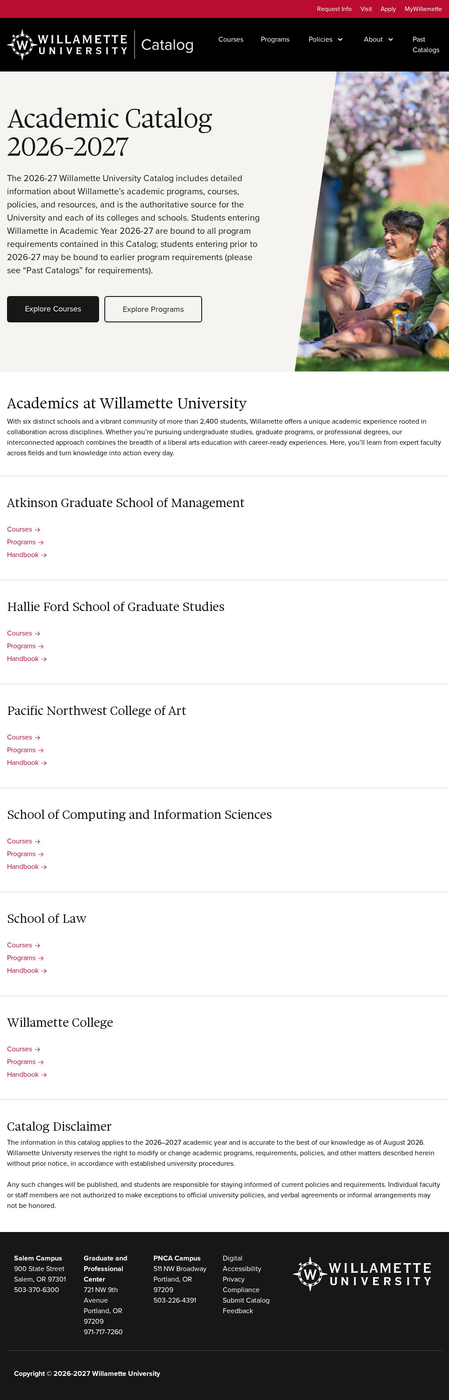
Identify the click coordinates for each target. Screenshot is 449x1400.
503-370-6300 (36, 1290)
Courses (230, 39)
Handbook (23, 555)
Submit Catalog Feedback (246, 1305)
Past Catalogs (426, 44)
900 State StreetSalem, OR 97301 (40, 1274)
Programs (275, 39)
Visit (366, 9)
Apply (388, 9)
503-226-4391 (174, 1300)
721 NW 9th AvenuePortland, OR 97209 (103, 1305)
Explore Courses (53, 308)
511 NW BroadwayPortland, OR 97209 (180, 1279)
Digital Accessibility (242, 1263)
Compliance (241, 1290)
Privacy (234, 1279)
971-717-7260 (103, 1332)
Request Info (334, 9)
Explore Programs (153, 309)
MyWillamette (423, 9)
